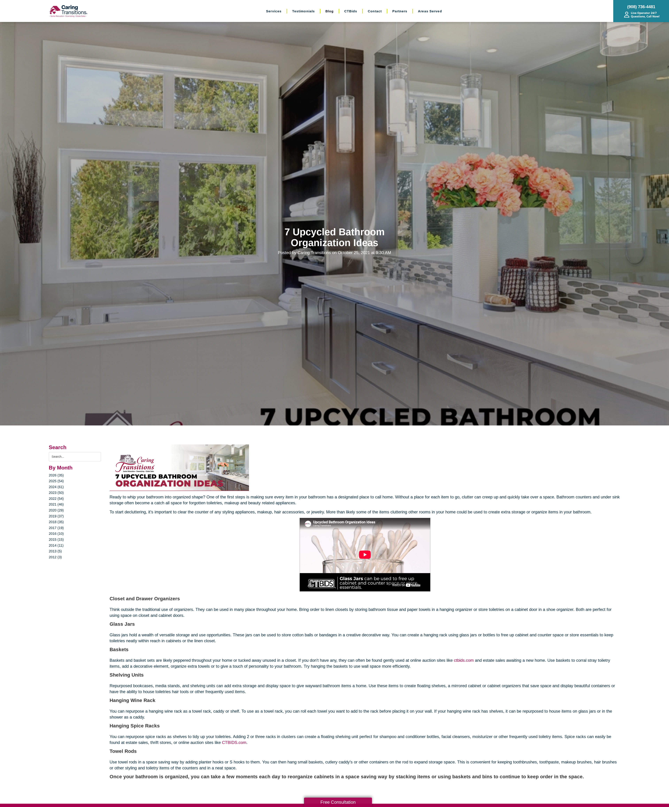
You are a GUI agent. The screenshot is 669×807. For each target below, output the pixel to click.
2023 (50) (56, 493)
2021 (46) (56, 504)
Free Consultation (338, 802)
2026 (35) (56, 475)
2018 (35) (56, 522)
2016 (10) (56, 534)
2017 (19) (56, 528)
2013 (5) (55, 551)
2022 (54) (56, 499)
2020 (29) (56, 510)
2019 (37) (56, 516)
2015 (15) (56, 539)
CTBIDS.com (234, 742)
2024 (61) (56, 487)
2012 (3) (55, 557)
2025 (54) (56, 481)
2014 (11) (56, 545)
